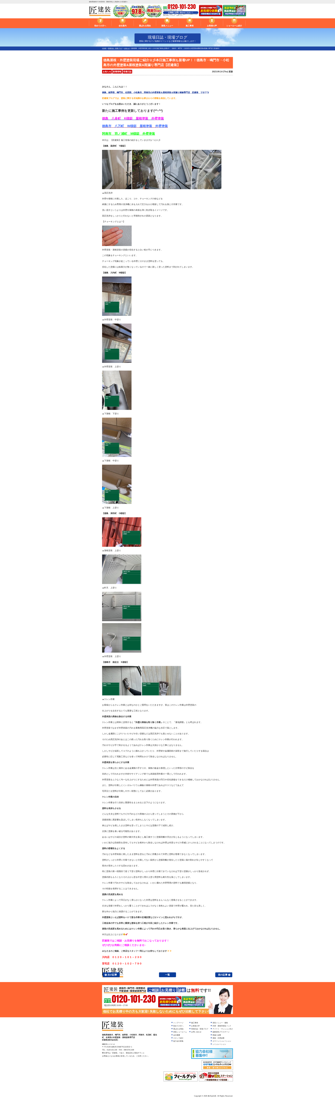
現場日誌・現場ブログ (199, 1029)
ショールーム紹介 (234, 25)
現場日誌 (127, 71)
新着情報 (117, 71)
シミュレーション (219, 1044)
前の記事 (223, 974)
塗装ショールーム (180, 1032)
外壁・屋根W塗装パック (222, 1026)
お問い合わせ (196, 1032)
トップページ (178, 1023)
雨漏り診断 (217, 1035)
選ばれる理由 (145, 25)
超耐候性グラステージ (221, 1032)
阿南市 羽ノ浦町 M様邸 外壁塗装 (128, 133)
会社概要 (176, 1035)
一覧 (167, 974)
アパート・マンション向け (223, 1029)
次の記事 (112, 974)
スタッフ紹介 (178, 1038)
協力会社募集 (178, 1041)
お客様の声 (212, 25)
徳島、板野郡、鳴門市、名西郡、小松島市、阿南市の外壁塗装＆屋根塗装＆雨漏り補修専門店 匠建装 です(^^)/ (155, 92)
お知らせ (107, 71)
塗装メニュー (167, 25)
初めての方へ (100, 25)
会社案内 (123, 25)
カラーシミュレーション (222, 1041)
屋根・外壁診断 (218, 1038)
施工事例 (190, 25)
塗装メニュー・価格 (220, 1023)
